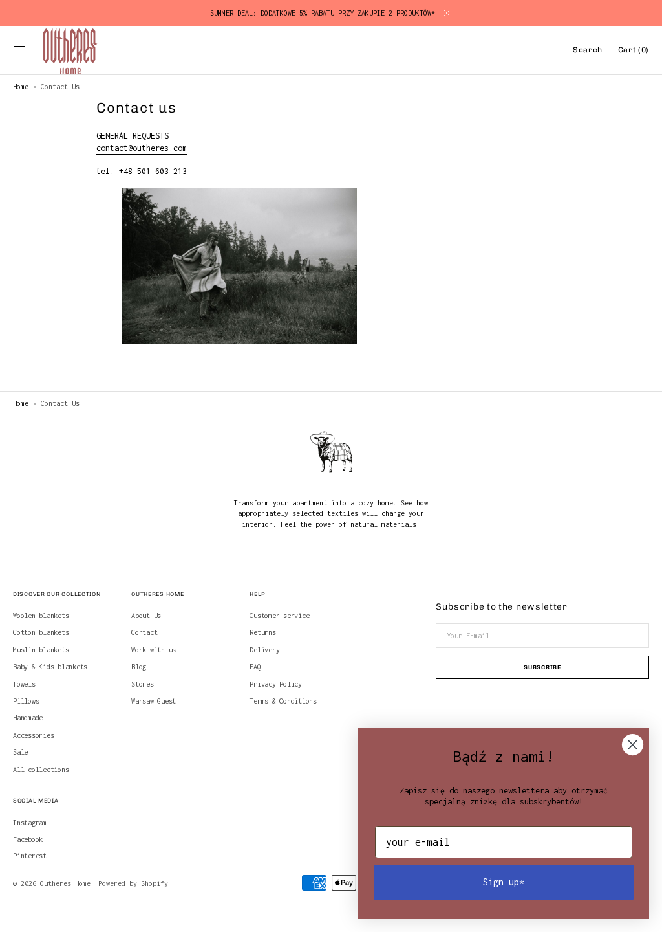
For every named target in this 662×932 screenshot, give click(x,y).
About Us (146, 615)
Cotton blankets (41, 632)
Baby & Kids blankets (50, 667)
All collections (41, 769)
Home (20, 87)
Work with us (153, 650)
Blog (138, 667)
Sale (20, 752)
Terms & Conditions (283, 701)
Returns (262, 632)
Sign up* (503, 881)
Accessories (33, 735)
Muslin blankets (41, 650)
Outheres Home (65, 883)
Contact (144, 632)
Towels (24, 684)
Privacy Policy (276, 684)
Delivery (264, 650)
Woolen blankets (41, 615)
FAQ (255, 667)
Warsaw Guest (153, 701)
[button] (19, 50)
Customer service (279, 615)
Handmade (28, 718)
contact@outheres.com (141, 148)
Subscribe (542, 667)
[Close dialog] (632, 744)
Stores (142, 684)
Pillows (26, 701)
